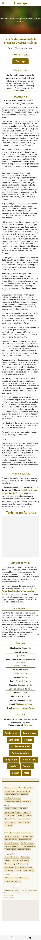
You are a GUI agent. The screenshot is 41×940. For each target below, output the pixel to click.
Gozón (15, 493)
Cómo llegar (20, 61)
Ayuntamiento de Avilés (23, 708)
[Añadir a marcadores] (29, 937)
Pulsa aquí (28, 725)
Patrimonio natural (20, 753)
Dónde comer (11, 733)
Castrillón (25, 490)
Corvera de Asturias (25, 591)
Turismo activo (29, 759)
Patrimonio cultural (20, 746)
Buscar (15, 773)
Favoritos (27, 766)
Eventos (28, 739)
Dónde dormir (29, 733)
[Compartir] (11, 937)
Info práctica (11, 759)
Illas (21, 493)
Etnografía (14, 739)
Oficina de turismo (24, 704)
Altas (26, 773)
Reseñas (13, 766)
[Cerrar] (3, 3)
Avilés (4, 591)
